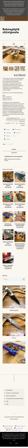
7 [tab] (18, 63)
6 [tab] (16, 63)
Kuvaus (14, 149)
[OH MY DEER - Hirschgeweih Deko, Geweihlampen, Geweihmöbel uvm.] (2, 18)
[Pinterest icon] (17, 419)
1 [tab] (4, 63)
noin (13, 123)
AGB (7, 401)
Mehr (16, 443)
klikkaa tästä (6, 115)
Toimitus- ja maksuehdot (12, 393)
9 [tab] (23, 63)
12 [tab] (13, 65)
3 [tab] (9, 63)
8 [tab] (21, 63)
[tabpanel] (14, 54)
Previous (3, 68)
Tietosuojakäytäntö (11, 396)
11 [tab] (10, 65)
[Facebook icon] (12, 419)
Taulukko (23, 125)
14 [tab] (17, 65)
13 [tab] (15, 65)
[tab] (14, 149)
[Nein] (26, 439)
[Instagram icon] (10, 419)
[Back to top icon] (14, 413)
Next (25, 68)
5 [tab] (14, 63)
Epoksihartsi (22, 121)
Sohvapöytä (22, 123)
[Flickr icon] (15, 419)
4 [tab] (11, 63)
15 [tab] (20, 65)
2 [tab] (7, 63)
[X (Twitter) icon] (14, 419)
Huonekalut (8, 123)
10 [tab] (8, 65)
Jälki (7, 404)
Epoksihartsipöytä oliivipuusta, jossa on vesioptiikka (20, 245)
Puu (17, 123)
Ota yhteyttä (9, 390)
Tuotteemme (21, 120)
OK (10, 443)
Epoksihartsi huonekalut (12, 120)
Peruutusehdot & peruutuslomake (14, 398)
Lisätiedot (14, 152)
